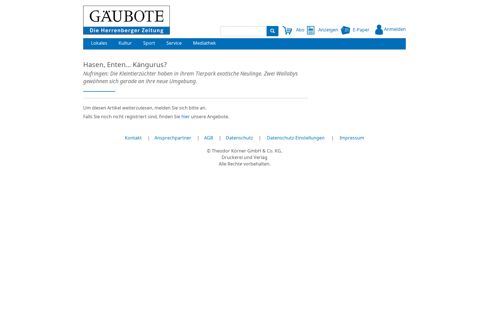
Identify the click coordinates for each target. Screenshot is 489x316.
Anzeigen (327, 30)
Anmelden (394, 29)
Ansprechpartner (173, 138)
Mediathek (204, 43)
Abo (299, 30)
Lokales (99, 43)
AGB (208, 138)
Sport (149, 43)
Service (174, 43)
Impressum (352, 138)
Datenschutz (239, 138)
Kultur (125, 43)
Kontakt (133, 138)
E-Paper (361, 30)
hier (185, 116)
